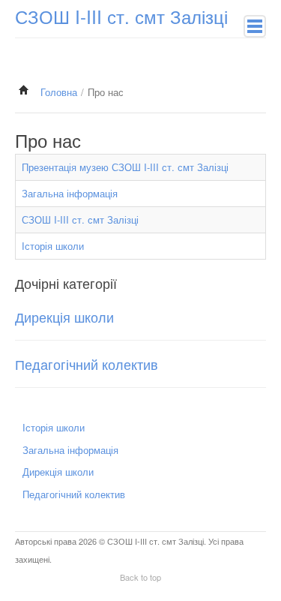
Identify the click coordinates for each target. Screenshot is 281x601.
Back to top (140, 577)
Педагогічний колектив (86, 364)
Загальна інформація (70, 193)
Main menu (255, 26)
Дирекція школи (64, 316)
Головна (58, 92)
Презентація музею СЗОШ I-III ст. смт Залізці (125, 167)
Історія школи (53, 246)
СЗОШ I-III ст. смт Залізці (80, 219)
